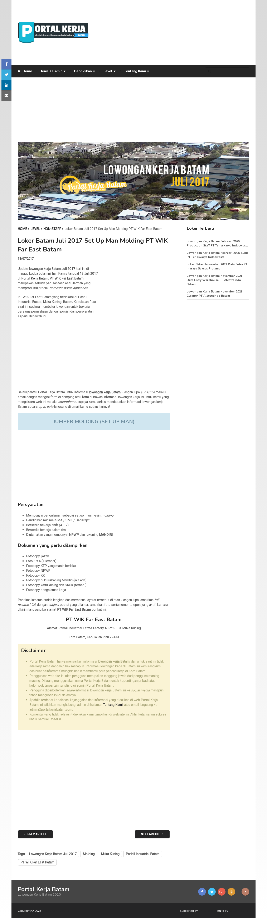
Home (27, 71)
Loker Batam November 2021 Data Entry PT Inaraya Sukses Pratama (217, 266)
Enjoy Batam (207, 911)
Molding (89, 854)
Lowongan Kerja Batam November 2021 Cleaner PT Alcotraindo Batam (214, 294)
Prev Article (37, 834)
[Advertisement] (172, 32)
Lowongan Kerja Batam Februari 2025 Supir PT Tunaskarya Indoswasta (217, 255)
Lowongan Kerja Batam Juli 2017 (53, 854)
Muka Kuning (110, 854)
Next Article (151, 834)
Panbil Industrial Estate (143, 854)
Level (107, 71)
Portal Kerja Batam (34, 278)
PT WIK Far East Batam (37, 862)
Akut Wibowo (239, 911)
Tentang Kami (135, 71)
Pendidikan (83, 71)
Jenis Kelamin (51, 71)
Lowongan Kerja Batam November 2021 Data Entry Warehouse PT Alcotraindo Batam (214, 280)
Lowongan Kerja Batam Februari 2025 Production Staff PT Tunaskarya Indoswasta (217, 243)
